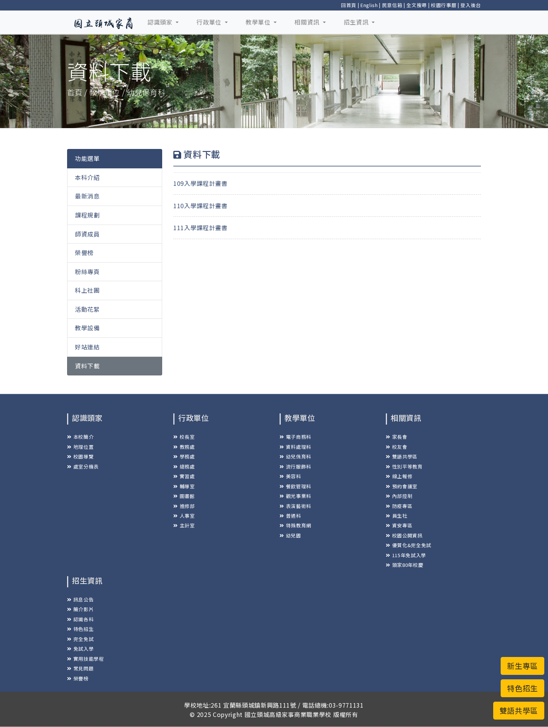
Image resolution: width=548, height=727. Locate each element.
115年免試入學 (409, 555)
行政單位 (209, 22)
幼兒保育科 (298, 456)
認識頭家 (161, 22)
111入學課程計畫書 (200, 227)
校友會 (399, 446)
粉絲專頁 (87, 271)
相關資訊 (308, 22)
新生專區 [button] (522, 665)
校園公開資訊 (407, 535)
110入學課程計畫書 (200, 205)
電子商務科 (298, 436)
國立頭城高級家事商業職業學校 (288, 714)
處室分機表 (86, 466)
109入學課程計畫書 (200, 183)
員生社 (399, 515)
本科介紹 (87, 177)
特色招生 (83, 628)
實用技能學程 (88, 658)
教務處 (187, 446)
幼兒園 (293, 535)
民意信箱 (392, 5)
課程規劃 (87, 214)
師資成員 (87, 233)
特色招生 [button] (522, 688)
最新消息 (87, 195)
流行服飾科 (298, 466)
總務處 (187, 466)
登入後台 (470, 5)
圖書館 (187, 495)
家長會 (399, 436)
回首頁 (348, 5)
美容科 (293, 476)
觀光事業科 (298, 495)
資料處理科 (298, 446)
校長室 (187, 436)
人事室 (187, 515)
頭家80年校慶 (407, 564)
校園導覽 (83, 456)
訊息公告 (83, 599)
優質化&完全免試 (411, 545)
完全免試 (83, 638)
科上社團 (87, 290)
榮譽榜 (84, 252)
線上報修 (402, 476)
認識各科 (83, 619)
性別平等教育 (407, 466)
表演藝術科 (298, 505)
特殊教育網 (298, 525)
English (369, 5)
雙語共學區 (405, 456)
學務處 (187, 456)
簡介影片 (83, 609)
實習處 (187, 476)
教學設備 (87, 327)
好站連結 (87, 346)
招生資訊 (357, 22)
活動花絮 (87, 309)
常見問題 (83, 668)
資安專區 (402, 525)
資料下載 (87, 365)
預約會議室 (405, 486)
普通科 (293, 515)
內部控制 (402, 495)
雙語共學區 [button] (519, 710)
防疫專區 (402, 505)
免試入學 (83, 648)
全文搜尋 (416, 5)
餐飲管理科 (298, 486)
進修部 (187, 505)
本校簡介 (83, 436)
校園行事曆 (443, 5)
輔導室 (187, 486)
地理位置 (83, 446)
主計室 (187, 525)
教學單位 (259, 22)
